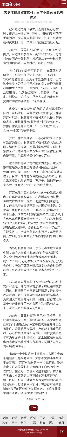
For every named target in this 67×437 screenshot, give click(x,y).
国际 (42, 417)
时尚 (24, 422)
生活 (33, 422)
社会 (42, 422)
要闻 (5, 417)
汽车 (5, 422)
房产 (14, 422)
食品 (61, 417)
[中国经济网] (11, 4)
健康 (61, 422)
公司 (52, 417)
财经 (14, 417)
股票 (24, 417)
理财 (33, 417)
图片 (52, 422)
